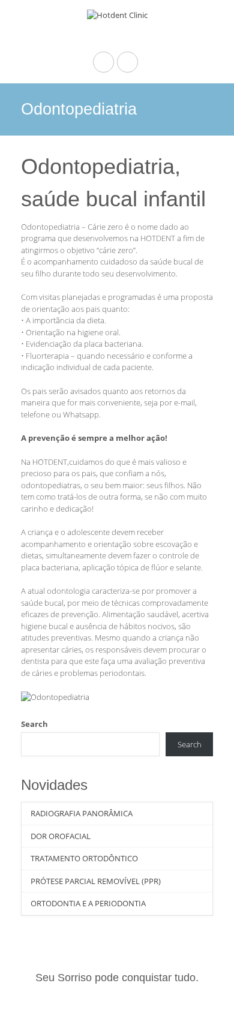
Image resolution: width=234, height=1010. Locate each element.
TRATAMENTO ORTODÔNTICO (84, 858)
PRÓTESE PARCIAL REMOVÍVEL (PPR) (96, 881)
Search (34, 724)
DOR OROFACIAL (61, 836)
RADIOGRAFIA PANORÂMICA (82, 813)
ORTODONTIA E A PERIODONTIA (88, 903)
